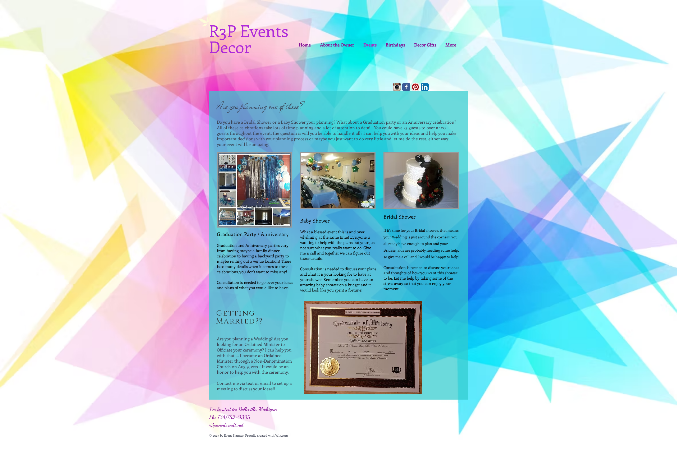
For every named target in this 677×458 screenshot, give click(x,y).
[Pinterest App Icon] (415, 87)
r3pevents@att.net (226, 425)
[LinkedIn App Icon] (425, 87)
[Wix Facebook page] (406, 87)
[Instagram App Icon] (397, 87)
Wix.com (281, 435)
